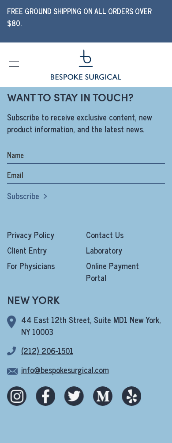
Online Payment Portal (112, 271)
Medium (102, 396)
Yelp (131, 396)
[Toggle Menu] (14, 64)
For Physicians (31, 265)
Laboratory (104, 250)
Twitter (74, 396)
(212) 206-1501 (47, 350)
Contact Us (104, 234)
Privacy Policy (30, 234)
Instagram (16, 396)
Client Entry (27, 250)
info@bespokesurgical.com (65, 369)
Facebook (45, 396)
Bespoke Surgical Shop (86, 65)
